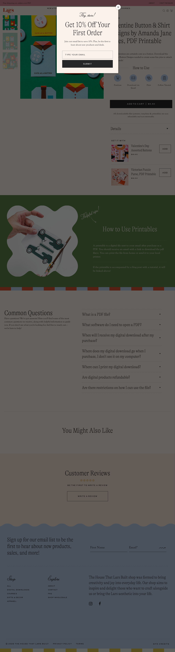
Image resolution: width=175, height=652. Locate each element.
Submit (87, 64)
